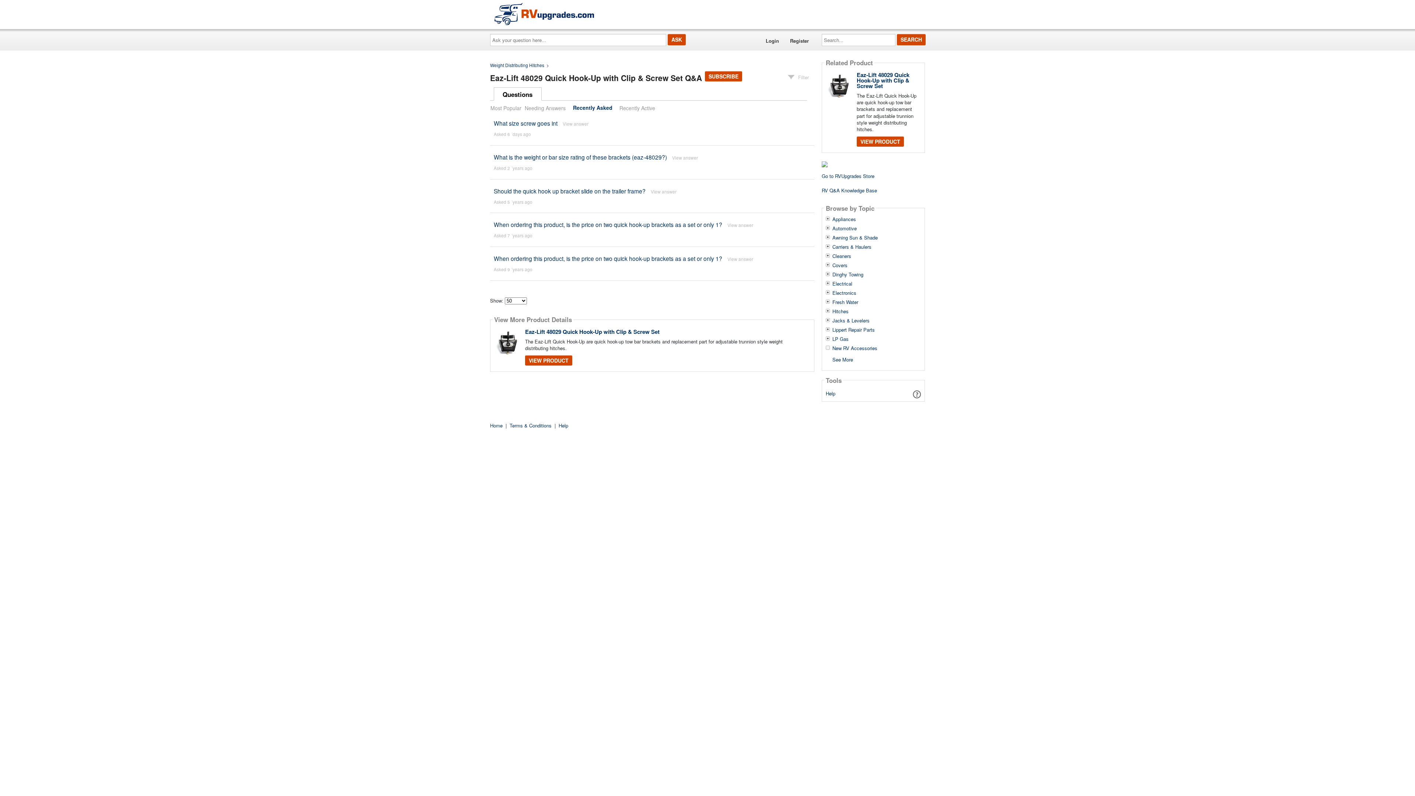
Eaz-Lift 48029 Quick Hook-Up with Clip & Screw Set (592, 332)
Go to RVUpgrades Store (848, 175)
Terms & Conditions (531, 425)
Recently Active (637, 108)
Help (830, 393)
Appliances (844, 219)
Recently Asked (592, 108)
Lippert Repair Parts (853, 329)
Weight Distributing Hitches (517, 65)
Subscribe (723, 76)
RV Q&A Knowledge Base (849, 190)
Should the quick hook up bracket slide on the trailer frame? (570, 191)
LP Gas (840, 339)
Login (772, 40)
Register (799, 40)
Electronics (844, 293)
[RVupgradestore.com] (544, 13)
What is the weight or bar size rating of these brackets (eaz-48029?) (580, 157)
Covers (840, 265)
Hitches (840, 311)
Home (496, 425)
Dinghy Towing (847, 274)
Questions (517, 94)
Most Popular (505, 108)
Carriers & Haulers (851, 246)
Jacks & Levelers (851, 320)
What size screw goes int (526, 123)
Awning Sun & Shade (855, 237)
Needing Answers (545, 108)
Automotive (844, 228)
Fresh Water (845, 302)
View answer (575, 124)
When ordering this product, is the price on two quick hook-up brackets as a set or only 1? (608, 224)
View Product (549, 360)
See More (842, 359)
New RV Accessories (854, 348)
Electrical (842, 283)
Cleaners (841, 256)
